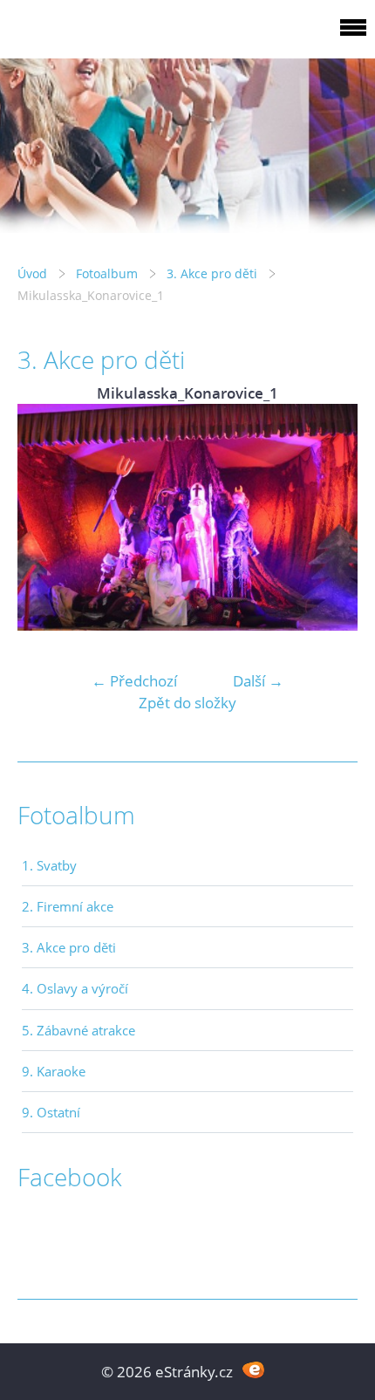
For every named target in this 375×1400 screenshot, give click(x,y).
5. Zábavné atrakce (78, 1030)
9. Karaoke (53, 1071)
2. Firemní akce (67, 906)
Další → (258, 681)
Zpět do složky (187, 703)
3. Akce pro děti (212, 273)
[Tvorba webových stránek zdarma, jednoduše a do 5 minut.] (253, 1370)
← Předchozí (134, 681)
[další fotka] (329, 517)
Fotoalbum (107, 273)
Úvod (32, 273)
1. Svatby (49, 865)
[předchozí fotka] (45, 517)
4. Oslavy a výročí (75, 988)
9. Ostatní (51, 1112)
